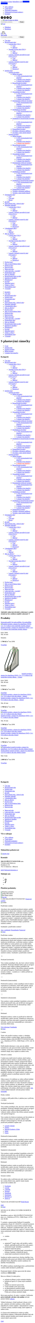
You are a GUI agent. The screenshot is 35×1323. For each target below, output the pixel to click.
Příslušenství (8, 280)
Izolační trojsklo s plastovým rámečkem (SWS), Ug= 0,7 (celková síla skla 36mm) (17, 716)
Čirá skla (7, 40)
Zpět (2, 1205)
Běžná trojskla (16, 136)
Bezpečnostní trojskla (19, 145)
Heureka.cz (8, 1196)
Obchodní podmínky (11, 10)
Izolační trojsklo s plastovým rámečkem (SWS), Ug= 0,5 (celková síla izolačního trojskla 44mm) (17, 628)
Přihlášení (8, 27)
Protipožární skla (10, 272)
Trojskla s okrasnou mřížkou (21, 191)
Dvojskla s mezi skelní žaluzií (21, 132)
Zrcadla (7, 202)
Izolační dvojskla (14, 72)
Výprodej (7, 288)
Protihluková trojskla (18, 171)
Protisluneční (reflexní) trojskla (21, 163)
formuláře (4, 1091)
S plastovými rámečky (23, 81)
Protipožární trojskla (18, 189)
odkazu (12, 1299)
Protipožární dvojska (18, 129)
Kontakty (7, 14)
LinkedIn (7, 1189)
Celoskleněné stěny (11, 228)
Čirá (13, 46)
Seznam (7, 1191)
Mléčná (14, 47)
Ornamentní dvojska (18, 92)
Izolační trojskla (13, 134)
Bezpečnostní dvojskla (19, 83)
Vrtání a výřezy (9, 285)
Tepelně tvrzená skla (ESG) (17, 49)
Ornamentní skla (10, 195)
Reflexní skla (9, 265)
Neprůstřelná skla (10, 287)
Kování (7, 281)
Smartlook (8, 1193)
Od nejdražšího (26, 622)
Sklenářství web (17, 1)
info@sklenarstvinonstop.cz (9, 870)
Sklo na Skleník (9, 274)
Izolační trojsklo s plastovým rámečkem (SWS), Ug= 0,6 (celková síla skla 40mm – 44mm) (17, 699)
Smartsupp (8, 1195)
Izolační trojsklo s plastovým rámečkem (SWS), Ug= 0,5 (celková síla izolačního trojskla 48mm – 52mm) (16, 675)
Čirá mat (11, 198)
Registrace (8, 29)
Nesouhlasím (15, 930)
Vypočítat (4, 645)
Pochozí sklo (9, 262)
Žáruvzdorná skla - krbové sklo (14, 203)
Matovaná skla (9, 269)
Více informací (5, 1027)
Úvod (6, 346)
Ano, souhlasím (5, 930)
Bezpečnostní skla (10, 42)
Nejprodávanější (6, 622)
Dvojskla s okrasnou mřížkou (21, 131)
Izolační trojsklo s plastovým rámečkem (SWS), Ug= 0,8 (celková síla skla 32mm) (17, 734)
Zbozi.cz (7, 1198)
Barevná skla (9, 267)
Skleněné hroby (9, 283)
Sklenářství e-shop (6, 1)
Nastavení (22, 930)
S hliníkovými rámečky (23, 79)
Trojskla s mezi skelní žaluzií (21, 193)
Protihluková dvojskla (19, 109)
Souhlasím (13, 1027)
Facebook (8, 1186)
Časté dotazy (9, 8)
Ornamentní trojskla (18, 154)
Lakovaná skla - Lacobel (12, 271)
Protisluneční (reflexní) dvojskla (22, 101)
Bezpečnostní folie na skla (13, 276)
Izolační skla (8, 70)
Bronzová (15, 69)
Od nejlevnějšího (16, 622)
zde (32, 1088)
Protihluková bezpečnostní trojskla (23, 180)
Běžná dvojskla (17, 74)
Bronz (10, 200)
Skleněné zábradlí (10, 205)
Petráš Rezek (25, 1202)
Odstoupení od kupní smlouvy (14, 12)
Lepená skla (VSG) (15, 44)
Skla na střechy (9, 233)
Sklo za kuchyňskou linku (13, 264)
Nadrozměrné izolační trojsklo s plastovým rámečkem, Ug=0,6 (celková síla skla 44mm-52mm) (17, 751)
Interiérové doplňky (11, 278)
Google (7, 1188)
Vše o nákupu (9, 7)
